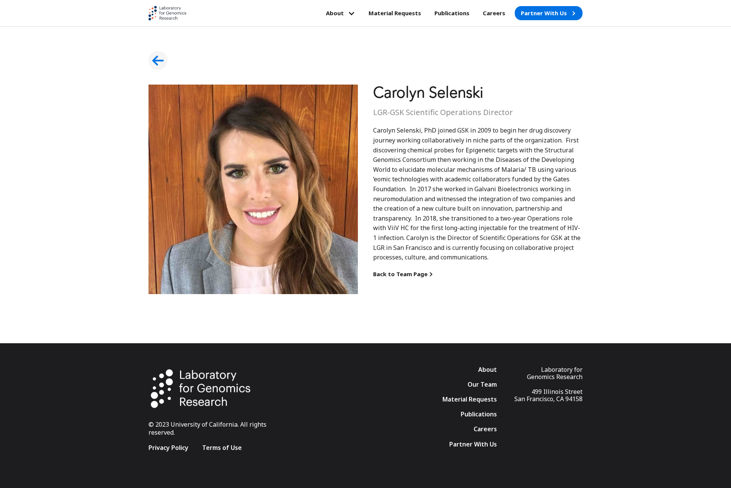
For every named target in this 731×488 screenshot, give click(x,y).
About (487, 369)
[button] (340, 13)
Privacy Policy (168, 447)
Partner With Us (473, 444)
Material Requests (395, 13)
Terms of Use (222, 447)
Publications (451, 13)
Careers (494, 13)
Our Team (482, 384)
